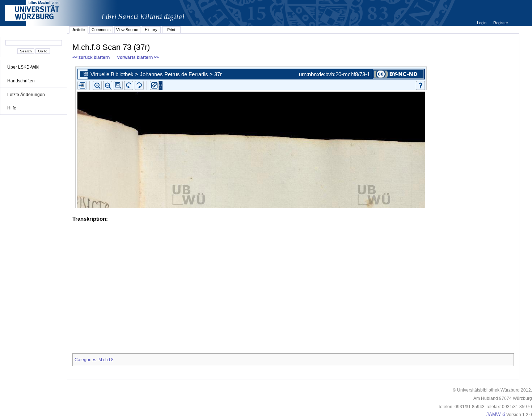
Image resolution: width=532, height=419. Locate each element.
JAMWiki (495, 414)
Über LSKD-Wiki (23, 67)
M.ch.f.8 (106, 359)
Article (78, 29)
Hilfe (11, 108)
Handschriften (21, 80)
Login (482, 23)
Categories (85, 359)
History (151, 29)
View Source (127, 29)
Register (500, 23)
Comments (101, 29)
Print (171, 29)
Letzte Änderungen (26, 94)
